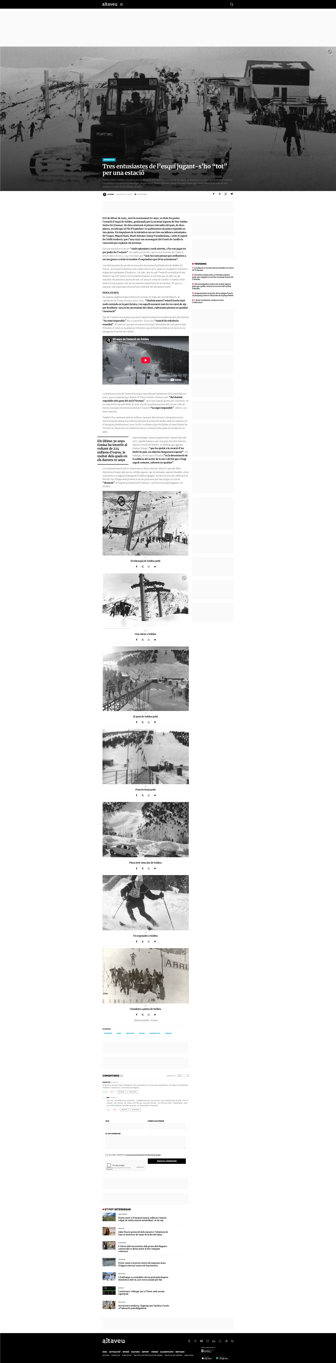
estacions (130, 1033)
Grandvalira (154, 1033)
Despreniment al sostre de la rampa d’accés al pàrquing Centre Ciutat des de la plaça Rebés (212, 294)
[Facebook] (214, 194)
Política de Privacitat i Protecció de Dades (143, 1155)
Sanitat (121, 1228)
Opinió (126, 1352)
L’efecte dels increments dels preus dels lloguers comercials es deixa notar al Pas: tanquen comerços (142, 1249)
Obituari (180, 1352)
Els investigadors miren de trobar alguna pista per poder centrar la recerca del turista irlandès (211, 286)
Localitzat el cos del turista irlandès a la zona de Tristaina (213, 269)
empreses (108, 1033)
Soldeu (142, 1033)
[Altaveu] (109, 4)
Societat (121, 1274)
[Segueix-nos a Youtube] (201, 1341)
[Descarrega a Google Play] (222, 1358)
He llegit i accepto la (134, 1155)
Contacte (115, 1355)
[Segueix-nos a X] (195, 1341)
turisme (168, 1033)
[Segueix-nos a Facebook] (189, 1341)
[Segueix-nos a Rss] (232, 1341)
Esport (121, 1288)
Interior (121, 1259)
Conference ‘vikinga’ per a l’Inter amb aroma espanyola (141, 1292)
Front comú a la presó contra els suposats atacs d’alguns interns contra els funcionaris (142, 1264)
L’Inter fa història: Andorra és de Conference (208, 301)
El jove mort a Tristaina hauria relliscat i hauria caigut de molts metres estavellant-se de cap (142, 1219)
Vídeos (154, 1352)
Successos (122, 1214)
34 (106, 1092)
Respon (121, 1092)
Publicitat (127, 1355)
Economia (122, 1243)
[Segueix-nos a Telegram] (226, 1341)
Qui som (106, 1355)
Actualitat (115, 1352)
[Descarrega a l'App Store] (207, 1358)
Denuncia (132, 1092)
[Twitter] (220, 194)
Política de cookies (173, 1355)
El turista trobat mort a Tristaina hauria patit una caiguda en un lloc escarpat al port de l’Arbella (212, 277)
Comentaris (142, 194)
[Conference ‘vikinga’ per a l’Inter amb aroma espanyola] (109, 1290)
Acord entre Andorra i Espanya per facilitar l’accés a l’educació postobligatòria (143, 1306)
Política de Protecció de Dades (148, 1355)
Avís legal (189, 1355)
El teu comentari (113, 1134)
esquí (119, 1033)
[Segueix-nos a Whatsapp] (220, 1341)
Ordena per (171, 1076)
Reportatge (109, 160)
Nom (107, 1121)
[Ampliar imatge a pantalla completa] (329, 51)
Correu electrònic (156, 1121)
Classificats (167, 1352)
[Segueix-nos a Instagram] (207, 1341)
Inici (105, 1352)
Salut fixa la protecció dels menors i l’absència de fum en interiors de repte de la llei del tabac (143, 1233)
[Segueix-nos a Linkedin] (213, 1341)
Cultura (135, 1352)
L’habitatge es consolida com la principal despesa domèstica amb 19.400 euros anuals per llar (143, 1278)
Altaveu (110, 194)
